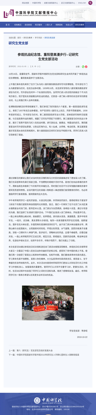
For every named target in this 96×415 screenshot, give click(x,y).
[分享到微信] (83, 67)
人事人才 (48, 25)
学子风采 (38, 38)
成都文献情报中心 (51, 3)
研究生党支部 (49, 38)
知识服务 (38, 25)
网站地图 (25, 3)
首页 (19, 38)
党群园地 (59, 25)
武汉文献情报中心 (68, 3)
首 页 (8, 25)
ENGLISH (82, 3)
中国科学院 (36, 3)
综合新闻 (28, 25)
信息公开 (69, 25)
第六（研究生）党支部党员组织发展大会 (35, 350)
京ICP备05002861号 (50, 407)
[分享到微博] (86, 67)
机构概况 (17, 25)
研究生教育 (79, 25)
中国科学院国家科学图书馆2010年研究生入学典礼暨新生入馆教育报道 (48, 355)
